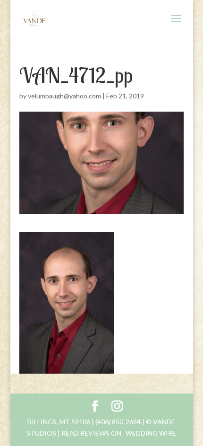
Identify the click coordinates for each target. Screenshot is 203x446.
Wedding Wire (151, 433)
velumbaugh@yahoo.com (64, 96)
